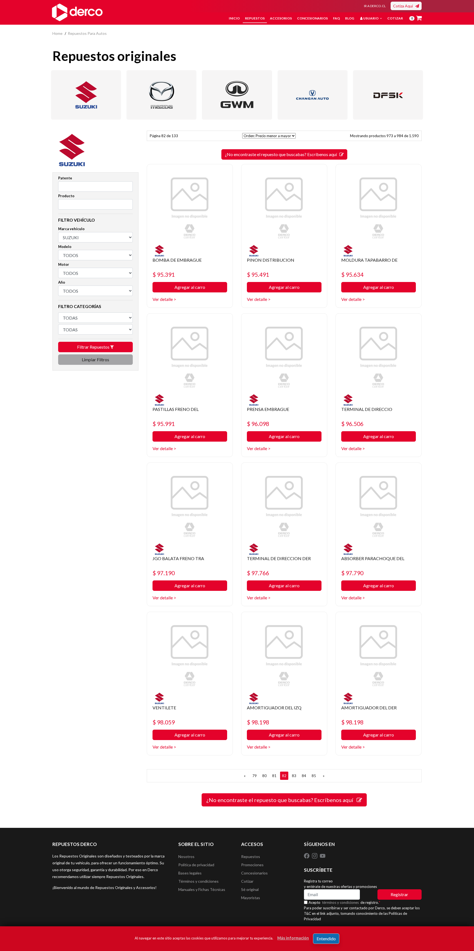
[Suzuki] (86, 95)
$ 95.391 (164, 274)
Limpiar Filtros (95, 359)
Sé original (250, 889)
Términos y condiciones (198, 881)
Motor (63, 264)
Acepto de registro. (344, 902)
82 (284, 776)
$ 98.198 (258, 722)
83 (294, 776)
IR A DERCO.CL (375, 6)
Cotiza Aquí (404, 6)
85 (314, 776)
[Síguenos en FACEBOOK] (307, 855)
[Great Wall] (237, 95)
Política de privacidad (196, 864)
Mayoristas (250, 897)
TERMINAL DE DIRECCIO (366, 409)
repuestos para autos (87, 33)
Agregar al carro (189, 287)
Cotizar (395, 18)
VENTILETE (164, 707)
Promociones (252, 864)
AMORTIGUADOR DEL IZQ (274, 707)
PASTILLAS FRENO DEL (176, 409)
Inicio (234, 18)
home (57, 33)
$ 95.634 (352, 274)
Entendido (326, 938)
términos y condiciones (340, 902)
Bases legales (190, 873)
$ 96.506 (352, 423)
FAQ (336, 18)
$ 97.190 (164, 572)
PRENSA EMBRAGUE (268, 409)
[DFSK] (388, 95)
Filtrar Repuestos (93, 346)
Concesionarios (312, 18)
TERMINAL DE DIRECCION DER (279, 558)
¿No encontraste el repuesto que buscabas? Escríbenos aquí (282, 154)
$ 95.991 (164, 423)
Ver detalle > (164, 299)
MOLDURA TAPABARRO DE (369, 260)
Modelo (64, 246)
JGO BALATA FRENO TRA (178, 558)
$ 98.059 (164, 722)
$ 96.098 (258, 423)
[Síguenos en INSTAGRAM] (315, 855)
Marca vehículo (71, 229)
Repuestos (255, 18)
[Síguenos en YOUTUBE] (322, 855)
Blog (349, 18)
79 (254, 776)
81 (274, 776)
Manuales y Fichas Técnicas (201, 889)
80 (264, 776)
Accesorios (281, 18)
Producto (66, 196)
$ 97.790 (352, 572)
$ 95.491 (258, 274)
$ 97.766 (258, 572)
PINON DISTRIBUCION (270, 260)
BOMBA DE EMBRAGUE (177, 260)
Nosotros (186, 856)
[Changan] (313, 95)
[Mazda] (161, 95)
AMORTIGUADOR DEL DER (369, 707)
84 (304, 776)
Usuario (371, 18)
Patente (65, 178)
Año (61, 282)
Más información (293, 938)
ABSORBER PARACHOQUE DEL (372, 558)
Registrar (399, 894)
